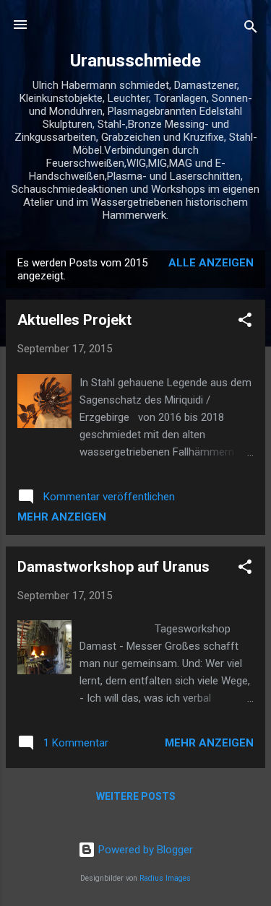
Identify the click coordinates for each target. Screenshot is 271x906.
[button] (245, 322)
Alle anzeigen (211, 262)
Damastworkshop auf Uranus (113, 566)
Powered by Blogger (144, 849)
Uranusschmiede (135, 61)
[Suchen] (250, 29)
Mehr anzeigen (61, 516)
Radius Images (165, 878)
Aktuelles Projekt (74, 319)
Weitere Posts (136, 796)
